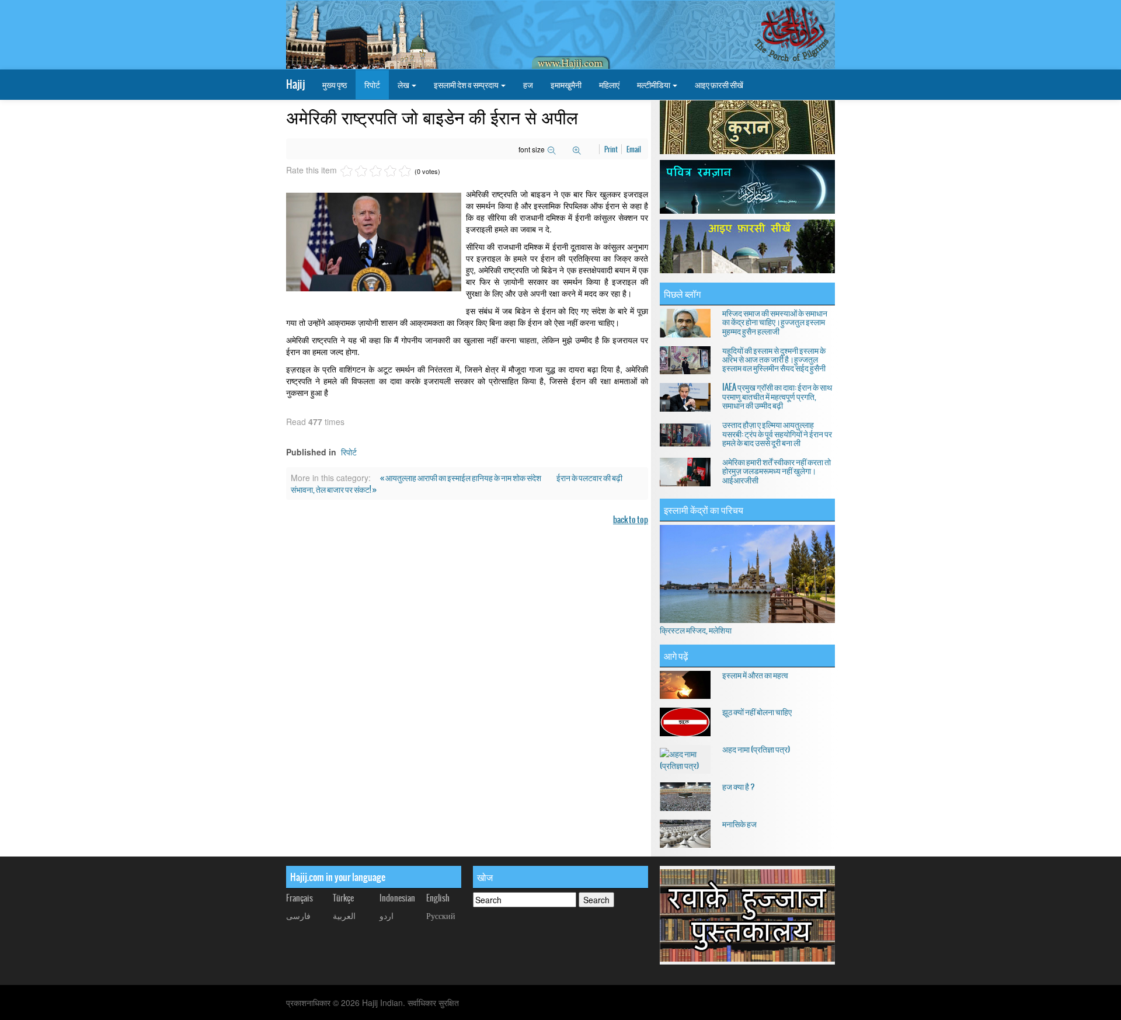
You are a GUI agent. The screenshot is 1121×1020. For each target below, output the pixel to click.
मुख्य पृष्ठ (334, 84)
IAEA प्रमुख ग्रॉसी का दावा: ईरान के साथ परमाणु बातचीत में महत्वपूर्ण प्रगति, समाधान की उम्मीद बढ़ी (777, 396)
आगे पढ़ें (676, 656)
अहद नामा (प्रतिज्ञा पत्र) (756, 749)
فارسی (298, 915)
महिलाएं (609, 84)
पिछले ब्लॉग (682, 294)
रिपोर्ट (372, 84)
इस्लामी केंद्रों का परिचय (703, 510)
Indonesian (397, 898)
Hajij (295, 84)
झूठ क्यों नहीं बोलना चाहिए (757, 711)
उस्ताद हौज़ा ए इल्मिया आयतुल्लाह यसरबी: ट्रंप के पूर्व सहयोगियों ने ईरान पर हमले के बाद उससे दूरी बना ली (777, 433)
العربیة (344, 915)
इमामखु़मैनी (566, 84)
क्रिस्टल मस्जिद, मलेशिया (696, 630)
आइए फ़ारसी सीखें (719, 84)
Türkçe (343, 898)
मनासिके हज (739, 823)
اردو (387, 915)
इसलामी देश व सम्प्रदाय (467, 84)
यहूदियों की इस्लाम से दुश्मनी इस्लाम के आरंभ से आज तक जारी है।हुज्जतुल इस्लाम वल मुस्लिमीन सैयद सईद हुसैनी (774, 359)
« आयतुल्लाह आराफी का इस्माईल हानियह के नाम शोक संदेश (461, 477)
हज (528, 84)
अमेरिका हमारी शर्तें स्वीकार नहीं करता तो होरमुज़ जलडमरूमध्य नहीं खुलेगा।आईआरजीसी (776, 470)
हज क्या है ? (738, 786)
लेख (404, 84)
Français (299, 898)
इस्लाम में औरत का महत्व (755, 675)
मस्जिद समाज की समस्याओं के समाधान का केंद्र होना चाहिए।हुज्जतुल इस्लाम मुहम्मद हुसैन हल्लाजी (774, 322)
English (438, 898)
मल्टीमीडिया (654, 84)
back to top (630, 519)
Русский (440, 915)
